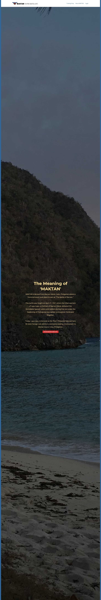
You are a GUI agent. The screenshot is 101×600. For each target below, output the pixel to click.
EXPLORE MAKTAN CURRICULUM (50, 331)
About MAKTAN (80, 3)
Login (86, 3)
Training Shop (70, 3)
